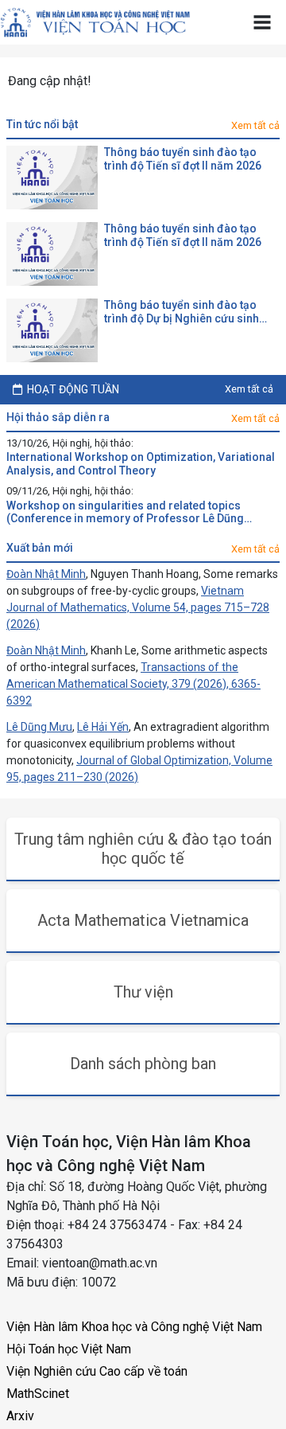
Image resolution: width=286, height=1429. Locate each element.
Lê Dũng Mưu (39, 726)
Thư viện (143, 991)
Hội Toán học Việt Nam (68, 1349)
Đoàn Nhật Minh (46, 574)
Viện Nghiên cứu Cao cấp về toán (96, 1371)
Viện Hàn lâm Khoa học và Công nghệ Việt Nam (134, 1326)
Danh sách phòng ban (143, 1063)
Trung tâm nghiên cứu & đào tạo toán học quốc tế (143, 849)
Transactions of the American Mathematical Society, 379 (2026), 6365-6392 (133, 684)
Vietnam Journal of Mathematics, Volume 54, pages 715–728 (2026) (137, 607)
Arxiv (20, 1415)
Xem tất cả (255, 125)
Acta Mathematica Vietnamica (143, 920)
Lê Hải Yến (103, 726)
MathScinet (37, 1393)
